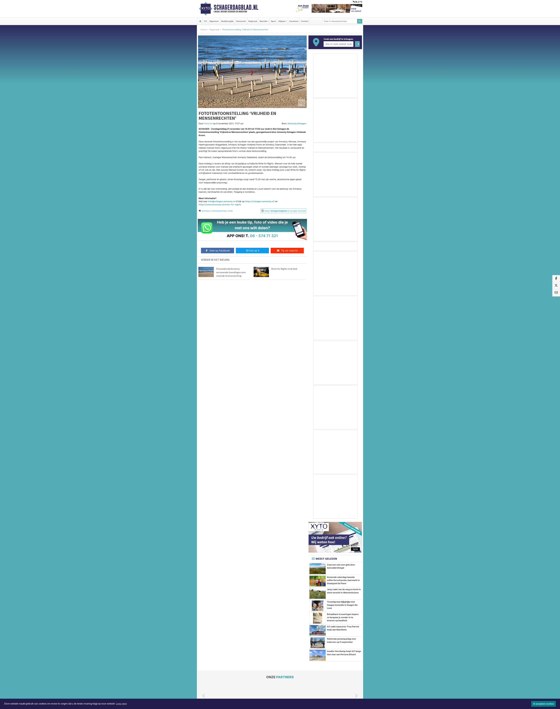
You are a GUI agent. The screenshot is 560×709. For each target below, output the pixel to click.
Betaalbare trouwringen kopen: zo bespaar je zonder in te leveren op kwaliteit (343, 617)
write (230, 211)
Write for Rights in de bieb (284, 268)
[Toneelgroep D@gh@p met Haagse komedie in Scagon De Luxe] (317, 605)
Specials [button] (263, 21)
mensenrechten (219, 211)
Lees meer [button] (121, 703)
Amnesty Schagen (296, 123)
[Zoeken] (359, 21)
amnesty (206, 211)
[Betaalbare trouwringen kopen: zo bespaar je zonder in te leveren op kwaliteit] (317, 618)
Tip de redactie (289, 250)
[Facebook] (556, 278)
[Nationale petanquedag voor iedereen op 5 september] (317, 642)
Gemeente (241, 21)
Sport (273, 21)
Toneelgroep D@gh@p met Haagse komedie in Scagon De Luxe (342, 605)
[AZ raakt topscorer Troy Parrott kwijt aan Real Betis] (317, 630)
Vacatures (294, 21)
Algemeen (214, 21)
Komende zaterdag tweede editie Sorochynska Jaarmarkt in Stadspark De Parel (343, 580)
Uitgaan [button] (281, 21)
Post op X (254, 250)
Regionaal (252, 21)
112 (205, 21)
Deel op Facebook (220, 250)
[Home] (200, 21)
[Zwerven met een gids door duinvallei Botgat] (317, 568)
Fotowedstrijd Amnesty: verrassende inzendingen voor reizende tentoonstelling (231, 272)
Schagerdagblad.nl (236, 7)
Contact (304, 21)
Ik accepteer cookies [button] (543, 704)
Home (203, 29)
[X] (556, 285)
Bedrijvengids (227, 21)
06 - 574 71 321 (264, 235)
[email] (556, 292)
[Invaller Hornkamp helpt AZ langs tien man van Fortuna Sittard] (317, 655)
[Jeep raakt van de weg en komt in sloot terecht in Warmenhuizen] (317, 593)
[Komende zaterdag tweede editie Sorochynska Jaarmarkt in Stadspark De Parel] (317, 581)
